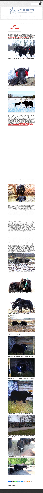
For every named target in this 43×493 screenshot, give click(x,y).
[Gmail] (25, 481)
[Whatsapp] (15, 481)
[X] (12, 481)
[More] (28, 481)
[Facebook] (9, 481)
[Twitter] (18, 481)
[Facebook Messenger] (22, 481)
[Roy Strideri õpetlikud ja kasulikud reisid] (21, 11)
